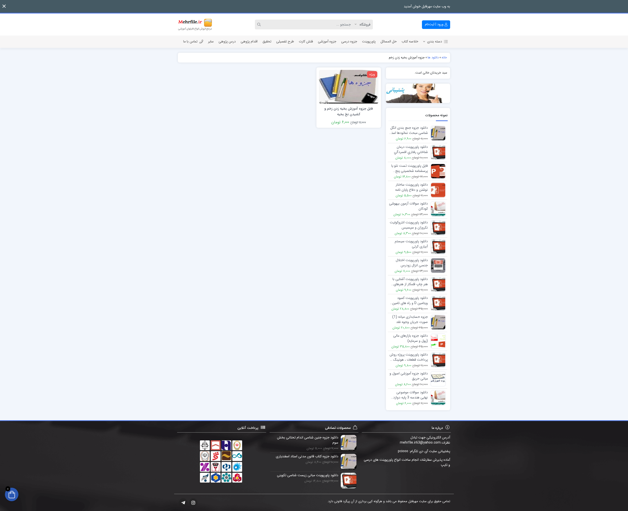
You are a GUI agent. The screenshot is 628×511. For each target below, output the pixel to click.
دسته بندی (434, 41)
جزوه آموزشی (327, 41)
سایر (211, 41)
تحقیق (266, 41)
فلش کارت (306, 41)
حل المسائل (388, 41)
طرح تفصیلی (285, 41)
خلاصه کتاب (410, 41)
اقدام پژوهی (249, 41)
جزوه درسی (349, 41)
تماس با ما (190, 41)
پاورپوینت (369, 41)
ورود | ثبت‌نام (435, 24)
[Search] (260, 24)
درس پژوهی (227, 41)
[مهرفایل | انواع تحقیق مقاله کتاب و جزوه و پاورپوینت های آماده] (195, 24)
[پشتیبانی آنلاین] (418, 93)
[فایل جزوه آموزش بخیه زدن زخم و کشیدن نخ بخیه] (348, 86)
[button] (4, 6)
